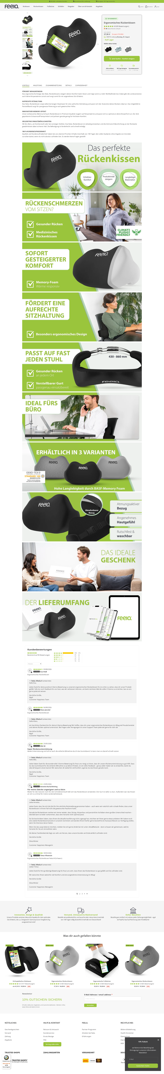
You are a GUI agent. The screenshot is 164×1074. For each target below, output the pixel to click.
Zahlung (8, 1036)
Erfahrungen (86, 1036)
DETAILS (68, 85)
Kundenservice (48, 1033)
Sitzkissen (26, 6)
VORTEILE (25, 85)
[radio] (108, 49)
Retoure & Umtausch (51, 1029)
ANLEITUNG (37, 85)
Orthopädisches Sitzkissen (22, 981)
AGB (122, 1043)
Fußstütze (50, 6)
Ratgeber (71, 6)
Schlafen (61, 6)
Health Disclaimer (127, 1033)
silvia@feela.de (93, 827)
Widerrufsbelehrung (128, 1029)
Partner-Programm (89, 1029)
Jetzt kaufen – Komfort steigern (123, 59)
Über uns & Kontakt (85, 6)
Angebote (99, 6)
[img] (38, 669)
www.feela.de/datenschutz (31, 1007)
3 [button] (82, 894)
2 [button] (79, 894)
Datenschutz (125, 1036)
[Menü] (9, 1055)
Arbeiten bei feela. (88, 1033)
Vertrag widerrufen (52, 1044)
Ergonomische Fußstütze (102, 981)
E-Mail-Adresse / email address (97, 995)
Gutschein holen (142, 1066)
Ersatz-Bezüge (48, 1036)
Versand (8, 1033)
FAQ (44, 1040)
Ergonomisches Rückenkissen (62, 981)
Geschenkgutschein (12, 1029)
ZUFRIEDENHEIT (81, 85)
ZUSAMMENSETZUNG (54, 85)
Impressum (125, 1040)
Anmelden (90, 1005)
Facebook (124, 1062)
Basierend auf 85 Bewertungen (38, 655)
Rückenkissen (38, 6)
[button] (109, 26)
